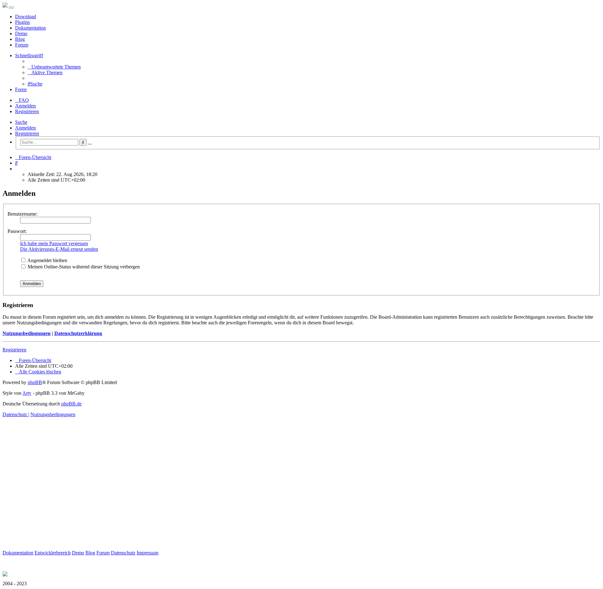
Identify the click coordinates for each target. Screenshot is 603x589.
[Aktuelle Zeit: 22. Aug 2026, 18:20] (17, 168)
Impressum (147, 552)
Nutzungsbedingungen (27, 333)
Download (25, 16)
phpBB (35, 382)
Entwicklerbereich (53, 552)
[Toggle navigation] (11, 7)
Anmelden (25, 127)
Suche (21, 122)
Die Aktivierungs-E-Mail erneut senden (59, 249)
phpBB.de (71, 403)
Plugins (22, 22)
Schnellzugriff (29, 55)
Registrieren (27, 133)
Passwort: (17, 231)
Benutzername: (22, 214)
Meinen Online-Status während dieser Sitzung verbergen (83, 266)
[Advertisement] (191, 491)
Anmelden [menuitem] (25, 105)
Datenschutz (123, 552)
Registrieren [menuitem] (27, 111)
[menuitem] (54, 66)
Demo (21, 33)
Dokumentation (30, 27)
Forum (21, 44)
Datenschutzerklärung (78, 333)
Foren (21, 89)
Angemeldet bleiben (46, 260)
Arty (26, 393)
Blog (20, 39)
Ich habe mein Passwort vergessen (54, 243)
